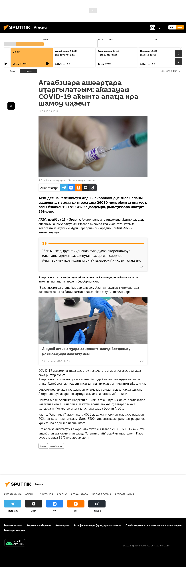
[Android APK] (15, 543)
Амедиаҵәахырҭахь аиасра (82, 180)
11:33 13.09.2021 (48, 111)
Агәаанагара (79, 494)
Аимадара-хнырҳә (14, 530)
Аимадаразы (62, 525)
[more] (141, 267)
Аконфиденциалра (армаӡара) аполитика (97, 525)
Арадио (62, 494)
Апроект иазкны (13, 525)
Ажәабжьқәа (56, 445)
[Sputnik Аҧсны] (18, 30)
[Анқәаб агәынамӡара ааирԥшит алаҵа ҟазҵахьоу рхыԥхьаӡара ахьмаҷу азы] (93, 320)
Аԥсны (43, 445)
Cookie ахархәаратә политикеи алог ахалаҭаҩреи (154, 525)
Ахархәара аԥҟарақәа (39, 525)
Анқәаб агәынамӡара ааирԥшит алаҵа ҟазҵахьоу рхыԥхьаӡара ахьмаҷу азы (86, 351)
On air (16, 51)
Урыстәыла (45, 494)
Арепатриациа (124, 494)
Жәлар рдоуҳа (101, 494)
